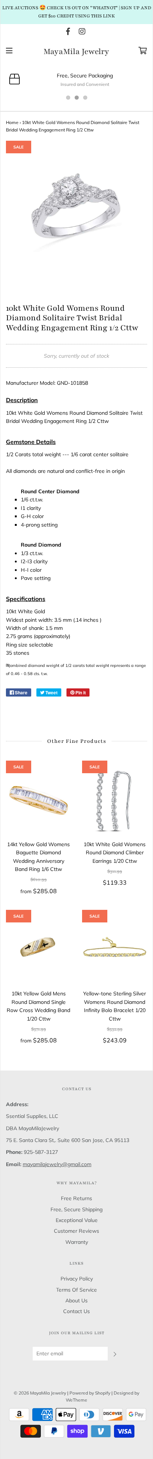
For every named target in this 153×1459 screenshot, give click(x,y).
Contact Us (76, 1311)
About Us (76, 1300)
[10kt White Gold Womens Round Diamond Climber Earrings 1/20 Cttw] (114, 800)
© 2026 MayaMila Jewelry (40, 1393)
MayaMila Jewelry (76, 52)
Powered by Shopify (89, 1393)
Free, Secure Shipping (76, 1209)
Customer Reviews (76, 1231)
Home (12, 122)
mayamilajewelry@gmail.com (57, 1164)
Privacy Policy (77, 1278)
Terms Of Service (76, 1289)
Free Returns (76, 1198)
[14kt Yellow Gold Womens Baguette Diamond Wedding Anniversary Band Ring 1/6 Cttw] (38, 800)
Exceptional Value (77, 1220)
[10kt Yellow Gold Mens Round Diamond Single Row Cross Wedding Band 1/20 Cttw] (38, 949)
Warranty (76, 1242)
